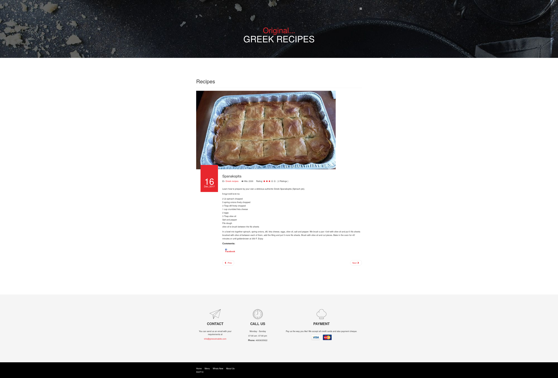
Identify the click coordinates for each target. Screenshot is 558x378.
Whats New (218, 368)
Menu (207, 368)
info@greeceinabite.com (215, 338)
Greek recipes (232, 181)
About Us (230, 368)
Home (199, 368)
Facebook (230, 251)
